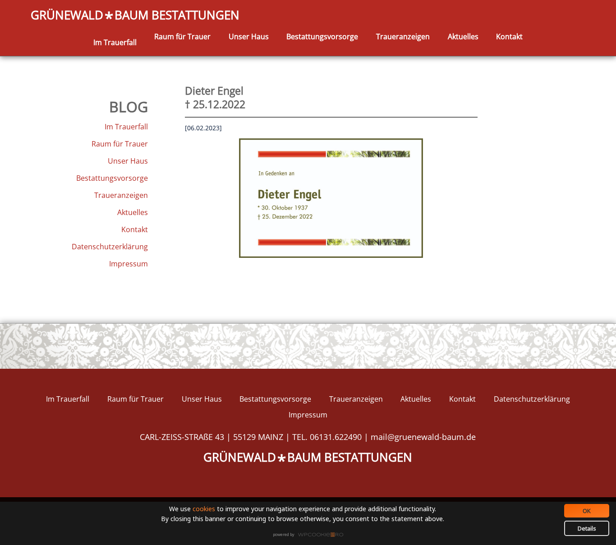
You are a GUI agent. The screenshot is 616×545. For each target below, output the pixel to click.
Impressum (128, 264)
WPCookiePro (310, 535)
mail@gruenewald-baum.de (423, 436)
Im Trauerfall (115, 42)
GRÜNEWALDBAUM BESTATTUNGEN (135, 15)
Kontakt (509, 36)
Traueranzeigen (403, 36)
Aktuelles (463, 36)
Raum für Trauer (182, 36)
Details (587, 528)
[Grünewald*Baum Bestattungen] (115, 32)
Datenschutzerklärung (110, 247)
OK (587, 511)
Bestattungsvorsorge (322, 36)
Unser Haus (249, 36)
